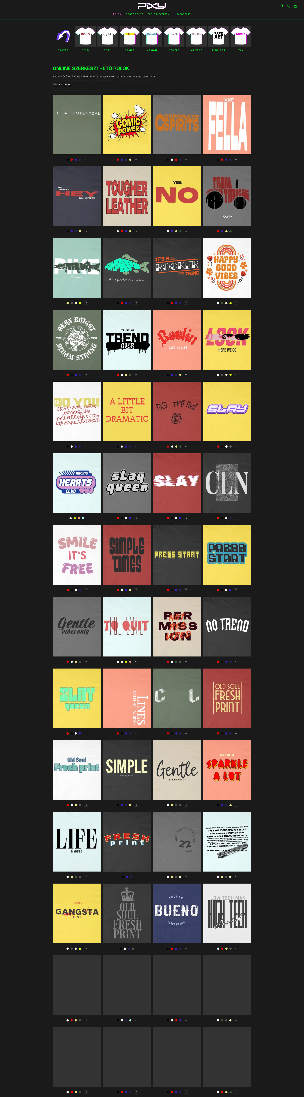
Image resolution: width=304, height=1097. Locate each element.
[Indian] (177, 1057)
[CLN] (227, 483)
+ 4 (186, 159)
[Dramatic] (127, 411)
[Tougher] (127, 196)
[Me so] (227, 1057)
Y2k (241, 50)
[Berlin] (177, 340)
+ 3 (86, 303)
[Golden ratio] (77, 1057)
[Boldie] (227, 555)
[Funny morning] (77, 770)
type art (218, 50)
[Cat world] (77, 842)
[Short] (177, 698)
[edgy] (107, 36)
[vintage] (196, 36)
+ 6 (86, 159)
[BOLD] (85, 36)
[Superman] (177, 985)
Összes (63, 50)
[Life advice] (77, 411)
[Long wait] (77, 698)
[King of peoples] (127, 913)
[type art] (218, 36)
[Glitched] (177, 483)
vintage (196, 50)
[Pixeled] (177, 555)
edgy (107, 50)
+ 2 (236, 375)
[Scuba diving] (127, 842)
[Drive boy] (227, 842)
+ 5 (136, 375)
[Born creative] (127, 340)
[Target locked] (77, 626)
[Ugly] (177, 411)
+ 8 (236, 159)
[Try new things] (77, 985)
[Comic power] (127, 124)
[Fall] (127, 698)
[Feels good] (177, 842)
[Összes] (63, 36)
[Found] (127, 626)
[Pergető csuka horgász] (77, 268)
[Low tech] (227, 913)
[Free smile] (77, 555)
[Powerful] (77, 196)
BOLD (85, 50)
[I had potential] (77, 124)
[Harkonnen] (127, 985)
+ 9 (186, 1020)
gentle (174, 50)
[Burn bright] (77, 340)
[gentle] (174, 36)
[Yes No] (177, 196)
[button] (281, 6)
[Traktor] (227, 196)
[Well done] (227, 626)
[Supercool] (177, 626)
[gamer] (130, 36)
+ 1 (236, 303)
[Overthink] (177, 770)
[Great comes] (127, 483)
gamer (130, 50)
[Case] (127, 1057)
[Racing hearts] (77, 483)
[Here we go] (227, 340)
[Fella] (227, 124)
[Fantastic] (227, 985)
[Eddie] (227, 698)
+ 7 (136, 159)
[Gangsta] (77, 913)
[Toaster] (227, 770)
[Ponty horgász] (127, 268)
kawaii (152, 50)
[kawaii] (152, 36)
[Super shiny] (227, 268)
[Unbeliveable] (127, 770)
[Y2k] (241, 36)
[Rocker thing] (177, 268)
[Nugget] (227, 411)
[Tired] (127, 555)
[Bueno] (177, 913)
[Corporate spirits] (177, 124)
